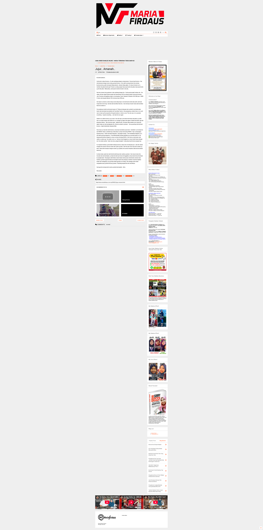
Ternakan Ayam (138, 35)
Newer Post (99, 220)
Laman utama (124, 515)
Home (99, 35)
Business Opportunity (109, 35)
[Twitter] (156, 32)
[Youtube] (153, 32)
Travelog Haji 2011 (154, 434)
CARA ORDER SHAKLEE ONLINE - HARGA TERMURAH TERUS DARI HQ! (111, 62)
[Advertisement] (131, 48)
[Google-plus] (158, 32)
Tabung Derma (126, 199)
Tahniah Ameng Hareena (104, 213)
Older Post (141, 220)
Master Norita (153, 433)
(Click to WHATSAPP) (158, 133)
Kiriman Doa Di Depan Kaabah (105, 199)
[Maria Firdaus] (131, 29)
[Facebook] (160, 32)
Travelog (129, 35)
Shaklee (120, 35)
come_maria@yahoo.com (154, 242)
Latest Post (102, 66)
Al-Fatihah (124, 213)
